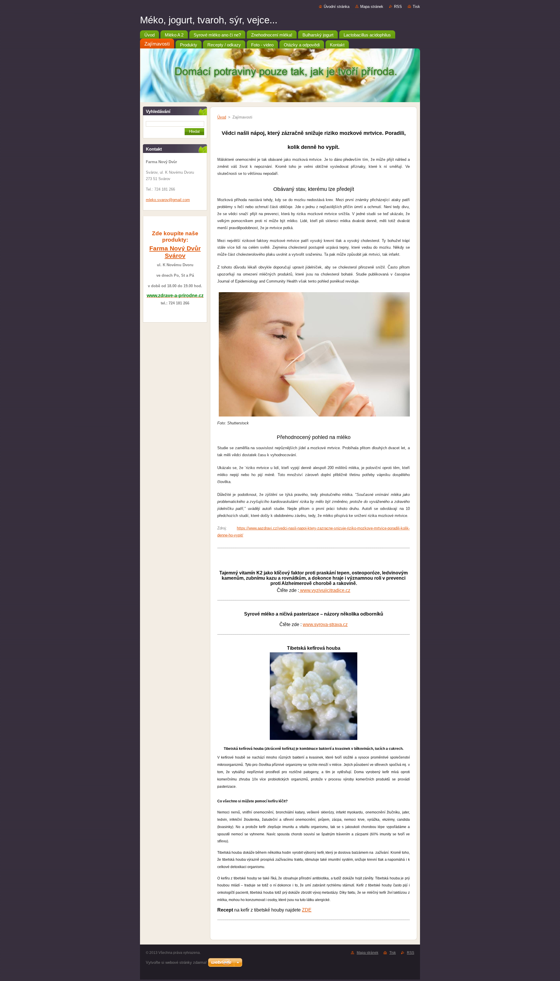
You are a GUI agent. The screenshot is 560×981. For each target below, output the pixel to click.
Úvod (221, 117)
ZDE (307, 909)
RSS (398, 6)
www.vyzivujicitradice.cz (324, 590)
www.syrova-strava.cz (325, 624)
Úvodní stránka (336, 6)
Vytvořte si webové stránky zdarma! (176, 962)
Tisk (416, 6)
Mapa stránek (371, 6)
